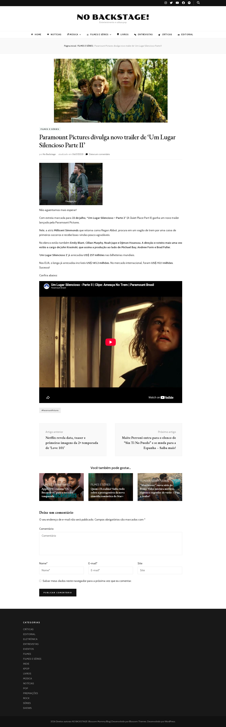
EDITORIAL (187, 34)
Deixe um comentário (99, 154)
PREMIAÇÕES (30, 693)
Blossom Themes (137, 721)
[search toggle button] (198, 2)
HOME (38, 34)
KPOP (26, 668)
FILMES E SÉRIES (99, 34)
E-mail (92, 563)
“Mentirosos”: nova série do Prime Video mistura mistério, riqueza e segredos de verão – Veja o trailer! (160, 490)
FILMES (27, 653)
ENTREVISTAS (145, 34)
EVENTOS (28, 649)
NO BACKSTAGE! (113, 17)
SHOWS (27, 708)
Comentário (46, 528)
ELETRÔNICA (30, 639)
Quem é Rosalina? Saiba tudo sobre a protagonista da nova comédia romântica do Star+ (108, 492)
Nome (43, 563)
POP (25, 688)
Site (140, 563)
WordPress (170, 721)
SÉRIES (66, 484)
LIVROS (125, 34)
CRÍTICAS (167, 34)
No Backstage (49, 154)
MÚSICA (74, 34)
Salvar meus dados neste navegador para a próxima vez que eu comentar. (87, 581)
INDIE (26, 663)
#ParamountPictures (50, 410)
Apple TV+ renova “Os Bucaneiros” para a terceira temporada (57, 492)
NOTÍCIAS (56, 34)
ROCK (26, 698)
